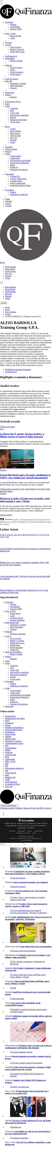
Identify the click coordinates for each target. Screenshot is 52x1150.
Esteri (7, 104)
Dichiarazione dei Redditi (20, 160)
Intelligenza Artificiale (19, 194)
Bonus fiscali (15, 613)
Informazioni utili (12, 622)
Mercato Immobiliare (13, 652)
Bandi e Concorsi (17, 49)
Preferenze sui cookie (23, 833)
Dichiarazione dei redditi (15, 718)
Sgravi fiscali (10, 734)
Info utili (8, 81)
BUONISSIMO (22, 828)
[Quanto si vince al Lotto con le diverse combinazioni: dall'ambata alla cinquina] (28, 1032)
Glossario (9, 147)
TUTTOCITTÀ (21, 825)
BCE (7, 757)
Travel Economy (16, 72)
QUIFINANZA (42, 825)
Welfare (8, 736)
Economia (9, 22)
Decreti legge (10, 716)
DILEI (28, 825)
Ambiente (14, 108)
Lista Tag (8, 786)
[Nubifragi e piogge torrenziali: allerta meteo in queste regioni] (28, 1010)
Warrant (13, 140)
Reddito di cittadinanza (14, 727)
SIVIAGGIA (34, 825)
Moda (12, 70)
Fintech (13, 192)
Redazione (9, 706)
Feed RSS (40, 808)
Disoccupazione (16, 647)
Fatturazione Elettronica (19, 163)
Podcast (8, 151)
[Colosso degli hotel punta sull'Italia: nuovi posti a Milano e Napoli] (28, 976)
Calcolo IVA (15, 176)
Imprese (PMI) (16, 29)
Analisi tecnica (11, 372)
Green (7, 106)
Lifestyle (8, 65)
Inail (7, 775)
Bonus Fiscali (15, 36)
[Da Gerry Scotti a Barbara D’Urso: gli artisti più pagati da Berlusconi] (28, 1107)
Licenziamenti (10, 748)
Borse (7, 126)
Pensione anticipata (17, 634)
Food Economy (16, 68)
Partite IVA (14, 650)
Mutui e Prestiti (16, 61)
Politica (8, 95)
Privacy (29, 831)
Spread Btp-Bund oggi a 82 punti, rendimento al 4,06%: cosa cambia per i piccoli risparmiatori (25, 476)
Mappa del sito (29, 808)
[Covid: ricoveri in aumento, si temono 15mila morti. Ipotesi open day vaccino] (28, 1063)
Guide (7, 154)
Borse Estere (15, 133)
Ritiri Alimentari (16, 86)
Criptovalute (15, 158)
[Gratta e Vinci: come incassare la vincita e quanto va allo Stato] (28, 898)
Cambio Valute (16, 181)
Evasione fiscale (16, 618)
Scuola (7, 725)
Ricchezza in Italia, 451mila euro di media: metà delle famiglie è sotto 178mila (25, 500)
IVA (6, 746)
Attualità (8, 201)
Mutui (12, 165)
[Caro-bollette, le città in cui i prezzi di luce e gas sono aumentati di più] (28, 1127)
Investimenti (15, 27)
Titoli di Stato (15, 136)
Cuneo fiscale (10, 773)
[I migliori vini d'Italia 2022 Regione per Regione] (28, 1075)
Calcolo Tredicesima (18, 179)
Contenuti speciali (7, 808)
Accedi (3, 303)
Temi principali (11, 782)
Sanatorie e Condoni (13, 741)
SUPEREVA (30, 828)
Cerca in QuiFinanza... (9, 806)
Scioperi (13, 88)
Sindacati (8, 752)
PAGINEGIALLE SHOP (34, 823)
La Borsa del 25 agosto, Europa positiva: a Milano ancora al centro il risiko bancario (22, 435)
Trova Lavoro (15, 47)
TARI (7, 780)
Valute (12, 142)
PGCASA (44, 823)
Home (7, 307)
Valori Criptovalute (17, 183)
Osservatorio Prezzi (13, 102)
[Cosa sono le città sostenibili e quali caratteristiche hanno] (28, 999)
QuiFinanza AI (11, 56)
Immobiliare (10, 58)
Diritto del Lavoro (17, 52)
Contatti (8, 206)
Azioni (13, 129)
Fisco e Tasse (10, 33)
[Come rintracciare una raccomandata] (28, 933)
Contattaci (19, 808)
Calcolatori (9, 174)
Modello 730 (10, 777)
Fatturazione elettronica (14, 768)
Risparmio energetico (18, 120)
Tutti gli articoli (6, 515)
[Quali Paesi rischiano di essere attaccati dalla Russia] (28, 988)
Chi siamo (12, 831)
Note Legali (21, 831)
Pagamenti (9, 723)
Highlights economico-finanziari (18, 369)
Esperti (8, 204)
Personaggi (9, 92)
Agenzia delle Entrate (13, 730)
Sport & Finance (11, 79)
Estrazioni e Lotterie (18, 83)
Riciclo (13, 117)
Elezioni (13, 97)
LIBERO (7, 823)
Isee (6, 770)
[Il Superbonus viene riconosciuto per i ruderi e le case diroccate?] (28, 1087)
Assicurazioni (15, 156)
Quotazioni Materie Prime (20, 185)
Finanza (13, 24)
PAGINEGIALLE (22, 823)
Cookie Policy (38, 831)
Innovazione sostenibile (19, 115)
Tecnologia (9, 190)
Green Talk (14, 113)
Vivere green (15, 122)
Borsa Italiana (15, 131)
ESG (12, 111)
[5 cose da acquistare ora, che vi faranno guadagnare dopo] (28, 886)
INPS (7, 721)
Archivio (47, 808)
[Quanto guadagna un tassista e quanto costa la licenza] (28, 1052)
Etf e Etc (13, 138)
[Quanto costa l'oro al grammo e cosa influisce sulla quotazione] (28, 951)
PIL (6, 766)
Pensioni (8, 43)
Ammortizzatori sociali (14, 743)
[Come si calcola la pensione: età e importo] (28, 878)
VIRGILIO (13, 823)
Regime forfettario (17, 620)
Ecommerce (10, 732)
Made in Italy (10, 739)
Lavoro (8, 45)
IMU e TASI (10, 761)
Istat (6, 764)
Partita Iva (14, 167)
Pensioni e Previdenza (19, 170)
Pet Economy (15, 74)
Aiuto (34, 833)
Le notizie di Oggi (12, 784)
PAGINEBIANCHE (11, 825)
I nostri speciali (11, 149)
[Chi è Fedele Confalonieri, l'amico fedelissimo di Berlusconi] (28, 963)
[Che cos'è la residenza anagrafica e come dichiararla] (28, 1138)
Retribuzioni (15, 645)
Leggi (12, 38)
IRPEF (8, 750)
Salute (7, 199)
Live (2, 429)
